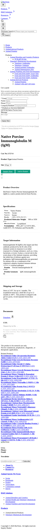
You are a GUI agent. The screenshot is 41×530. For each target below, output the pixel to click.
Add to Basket (23, 171)
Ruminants (9, 480)
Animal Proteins (11, 51)
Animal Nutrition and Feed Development (25, 72)
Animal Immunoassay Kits (24, 69)
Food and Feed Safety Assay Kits (27, 74)
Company (4, 18)
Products (8, 47)
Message (4, 112)
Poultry (8, 482)
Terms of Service (13, 128)
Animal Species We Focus (11, 474)
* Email (3, 98)
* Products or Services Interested (12, 108)
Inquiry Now (6, 121)
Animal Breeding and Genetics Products (24, 57)
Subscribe (26, 461)
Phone (3, 103)
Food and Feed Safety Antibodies (27, 76)
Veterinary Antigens (22, 65)
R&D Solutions (7, 493)
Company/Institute (7, 106)
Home (7, 45)
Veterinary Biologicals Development (23, 61)
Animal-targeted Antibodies (24, 67)
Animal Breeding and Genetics (16, 498)
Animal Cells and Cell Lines (25, 84)
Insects (7, 489)
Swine (7, 478)
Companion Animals (12, 487)
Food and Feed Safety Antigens (26, 78)
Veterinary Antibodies (22, 63)
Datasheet (7, 318)
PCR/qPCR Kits (20, 59)
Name (3, 101)
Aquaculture (9, 484)
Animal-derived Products (14, 49)
